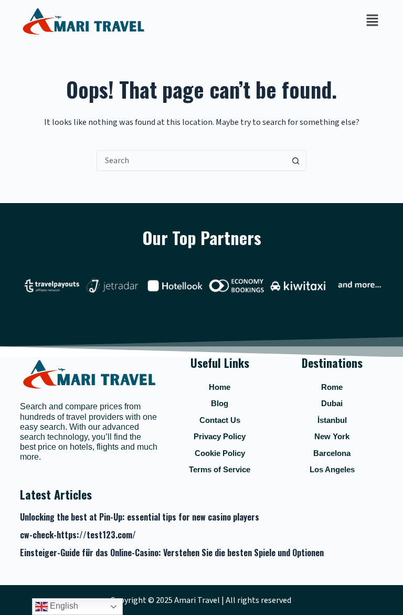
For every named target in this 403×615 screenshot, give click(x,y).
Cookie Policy (220, 453)
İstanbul (332, 420)
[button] (372, 21)
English (63, 605)
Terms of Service (219, 469)
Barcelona (332, 453)
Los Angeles (332, 469)
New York (331, 436)
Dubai (332, 403)
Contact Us (219, 420)
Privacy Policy (220, 436)
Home (219, 387)
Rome (332, 387)
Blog (219, 403)
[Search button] (295, 160)
